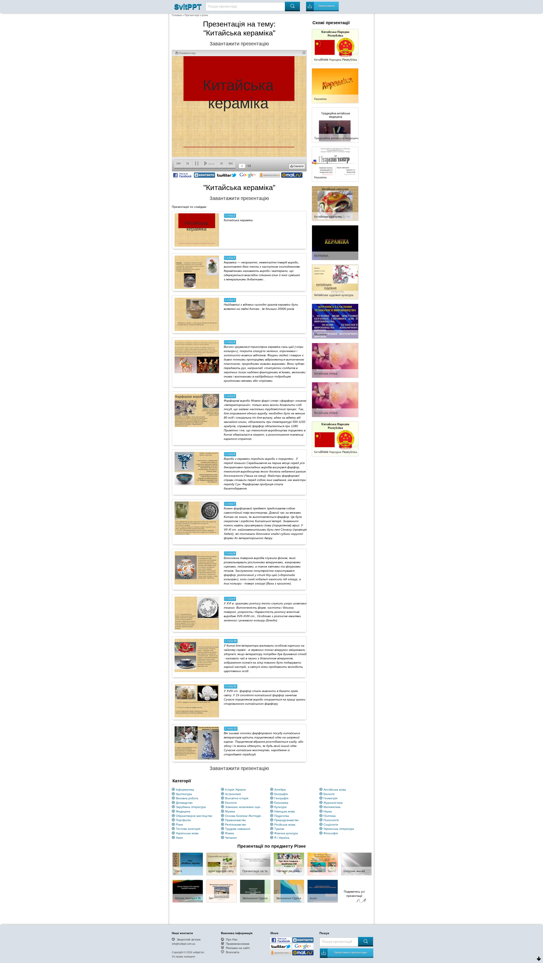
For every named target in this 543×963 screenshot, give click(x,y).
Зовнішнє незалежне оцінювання (245, 807)
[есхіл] (323, 891)
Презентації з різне (196, 15)
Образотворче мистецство (194, 816)
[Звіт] (221, 891)
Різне (179, 824)
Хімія (179, 837)
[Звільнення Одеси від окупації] (255, 891)
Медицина (183, 811)
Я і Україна (281, 837)
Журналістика (333, 802)
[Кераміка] (335, 85)
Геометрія (330, 798)
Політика (329, 816)
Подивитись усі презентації (354, 893)
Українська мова (187, 833)
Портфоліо (183, 820)
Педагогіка (281, 816)
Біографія (281, 794)
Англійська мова (334, 789)
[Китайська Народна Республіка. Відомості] (335, 438)
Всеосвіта (232, 952)
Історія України (235, 789)
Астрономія (233, 794)
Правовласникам (237, 943)
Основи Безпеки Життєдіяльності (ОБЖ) (245, 816)
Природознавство (286, 820)
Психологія (331, 820)
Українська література (338, 828)
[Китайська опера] (335, 360)
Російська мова (284, 824)
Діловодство (184, 802)
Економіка (281, 802)
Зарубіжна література (191, 807)
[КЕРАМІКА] (335, 242)
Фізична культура (286, 833)
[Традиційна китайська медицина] (335, 124)
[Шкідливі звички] (356, 863)
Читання (231, 837)
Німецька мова (284, 811)
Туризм (279, 828)
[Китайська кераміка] (197, 230)
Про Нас (232, 939)
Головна (177, 15)
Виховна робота (187, 798)
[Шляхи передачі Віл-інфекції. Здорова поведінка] (188, 891)
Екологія (231, 802)
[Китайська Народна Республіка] (335, 46)
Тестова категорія (188, 828)
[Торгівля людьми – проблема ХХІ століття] (289, 863)
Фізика (229, 833)
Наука (327, 811)
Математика (331, 807)
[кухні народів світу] (221, 863)
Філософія (330, 833)
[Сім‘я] (188, 863)
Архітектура (184, 794)
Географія (281, 798)
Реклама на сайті (238, 948)
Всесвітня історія (236, 798)
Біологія (328, 794)
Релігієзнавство (235, 824)
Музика (230, 811)
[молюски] (323, 863)
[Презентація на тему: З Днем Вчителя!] (255, 863)
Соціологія (330, 824)
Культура (280, 807)
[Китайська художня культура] (335, 281)
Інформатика (185, 789)
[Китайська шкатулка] (335, 203)
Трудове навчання (237, 828)
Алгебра (280, 789)
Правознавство (235, 820)
